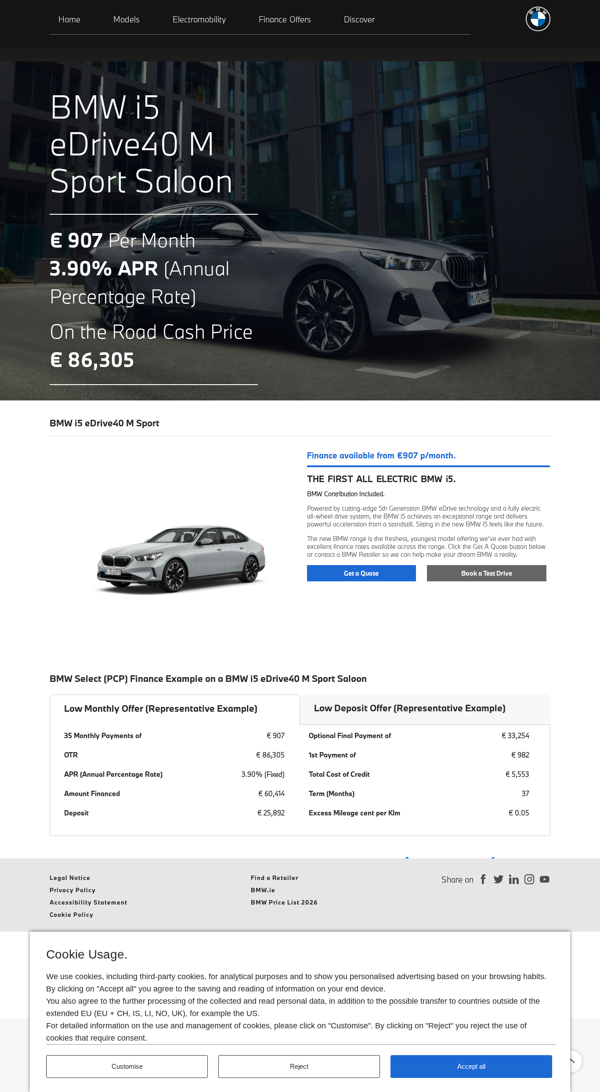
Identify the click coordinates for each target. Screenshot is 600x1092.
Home (69, 19)
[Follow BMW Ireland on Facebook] (483, 879)
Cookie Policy (72, 915)
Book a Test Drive (486, 573)
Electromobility (199, 19)
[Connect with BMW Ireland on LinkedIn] (514, 879)
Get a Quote (361, 573)
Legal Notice (70, 878)
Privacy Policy (73, 890)
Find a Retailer (274, 878)
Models (126, 19)
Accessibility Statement (88, 902)
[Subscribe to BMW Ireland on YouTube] (544, 879)
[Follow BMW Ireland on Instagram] (529, 879)
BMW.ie (263, 890)
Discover (359, 19)
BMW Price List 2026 (284, 902)
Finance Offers (285, 19)
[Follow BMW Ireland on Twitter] (498, 879)
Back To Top (571, 1061)
